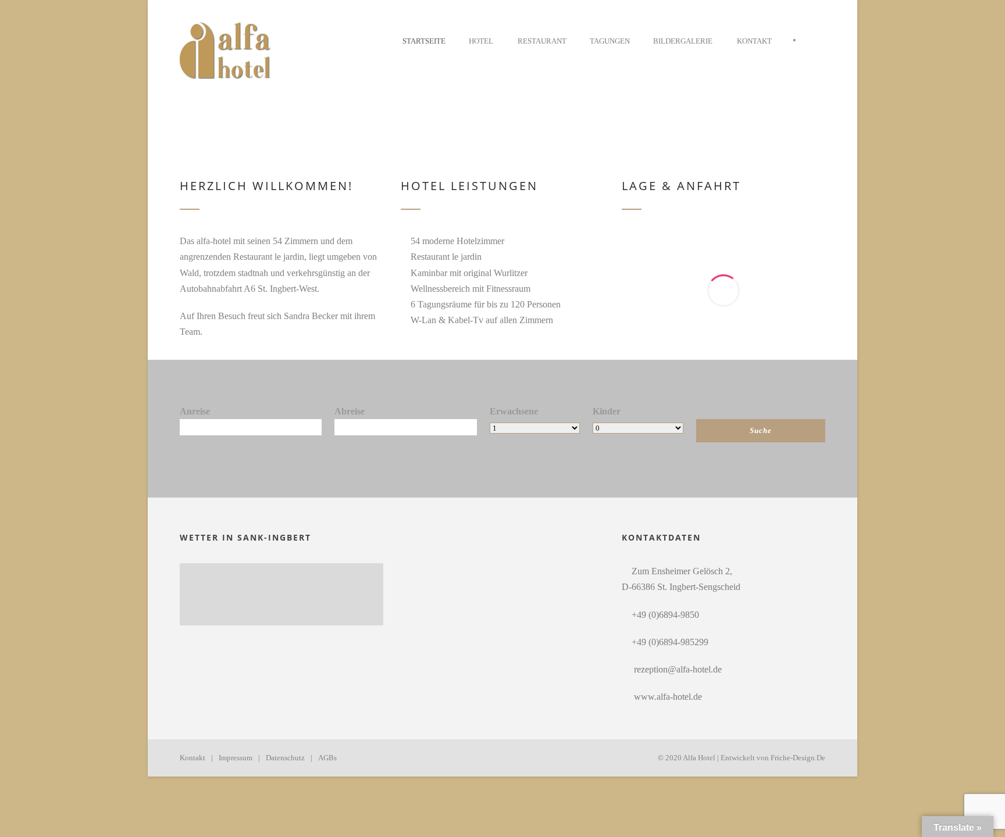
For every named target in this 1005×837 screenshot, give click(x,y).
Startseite (424, 41)
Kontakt (754, 41)
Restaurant (542, 41)
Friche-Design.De (798, 757)
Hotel (481, 41)
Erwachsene (514, 411)
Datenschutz (285, 757)
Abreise (349, 411)
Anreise (195, 411)
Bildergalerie (682, 41)
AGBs (327, 757)
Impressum (235, 757)
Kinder (607, 411)
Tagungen (610, 41)
